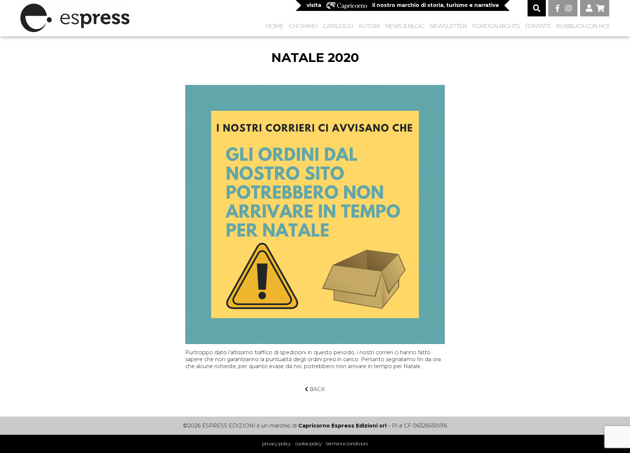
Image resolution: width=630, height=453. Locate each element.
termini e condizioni (347, 443)
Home (274, 26)
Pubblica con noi (582, 26)
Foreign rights (496, 26)
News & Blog (404, 26)
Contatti (538, 26)
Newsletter (448, 26)
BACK (316, 389)
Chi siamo (303, 26)
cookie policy (308, 443)
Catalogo (338, 26)
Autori (369, 26)
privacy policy (276, 443)
